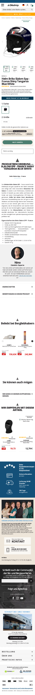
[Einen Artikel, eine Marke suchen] (32, 9)
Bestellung (8, 652)
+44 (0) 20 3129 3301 (25, 276)
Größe (5, 117)
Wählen (29, 134)
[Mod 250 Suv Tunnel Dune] (9, 337)
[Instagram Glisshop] (17, 598)
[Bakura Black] (9, 426)
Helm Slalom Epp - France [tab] (17, 176)
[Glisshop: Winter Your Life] (13, 5)
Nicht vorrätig (17, 142)
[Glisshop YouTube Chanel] (22, 598)
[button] (17, 287)
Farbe (5, 104)
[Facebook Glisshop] (13, 598)
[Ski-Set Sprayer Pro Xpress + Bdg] (25, 337)
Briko (4, 76)
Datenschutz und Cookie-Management (21, 688)
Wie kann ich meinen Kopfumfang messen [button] (16, 395)
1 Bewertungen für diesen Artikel (18, 86)
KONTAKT (18, 541)
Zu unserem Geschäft (17, 638)
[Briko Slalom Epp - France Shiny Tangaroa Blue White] (17, 42)
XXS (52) (5, 122)
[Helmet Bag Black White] (26, 426)
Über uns (7, 656)
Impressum (5, 688)
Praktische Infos (12, 660)
